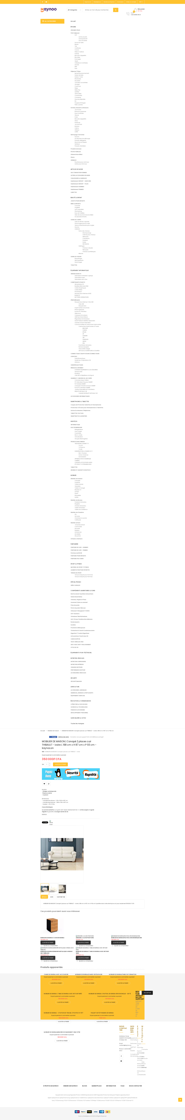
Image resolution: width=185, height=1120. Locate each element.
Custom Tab (61, 897)
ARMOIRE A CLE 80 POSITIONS (85, 938)
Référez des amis (63, 737)
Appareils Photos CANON (77, 1095)
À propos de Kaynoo (139, 1044)
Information (111, 1086)
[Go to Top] (180, 1100)
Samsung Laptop (69, 1098)
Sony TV (54, 1100)
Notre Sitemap (144, 1066)
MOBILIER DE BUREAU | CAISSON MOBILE (52, 938)
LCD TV (114, 1100)
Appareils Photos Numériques (106, 1095)
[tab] (44, 897)
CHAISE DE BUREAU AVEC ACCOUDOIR (56, 974)
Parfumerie (133, 1043)
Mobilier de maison (53, 731)
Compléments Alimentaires (134, 1055)
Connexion (120, 2)
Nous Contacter (145, 1057)
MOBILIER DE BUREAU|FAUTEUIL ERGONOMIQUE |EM (126, 938)
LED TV (109, 1100)
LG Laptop (121, 1098)
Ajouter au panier (47, 942)
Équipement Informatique (134, 1039)
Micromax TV (103, 1100)
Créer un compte (131, 2)
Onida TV (81, 1100)
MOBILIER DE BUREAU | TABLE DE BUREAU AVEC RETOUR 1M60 (92, 952)
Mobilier (132, 1050)
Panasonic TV (74, 1100)
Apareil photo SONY (91, 1095)
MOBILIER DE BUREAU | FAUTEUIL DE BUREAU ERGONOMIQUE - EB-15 (110, 994)
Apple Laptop (51, 1098)
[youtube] (121, 1061)
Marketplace (97, 2)
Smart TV (130, 1100)
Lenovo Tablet (79, 1098)
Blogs (84, 1086)
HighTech (133, 1047)
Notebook (134, 1098)
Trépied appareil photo (122, 1095)
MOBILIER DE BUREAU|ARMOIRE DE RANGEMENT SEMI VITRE (62, 1032)
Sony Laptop (88, 1098)
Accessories (96, 1098)
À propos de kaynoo (50, 1086)
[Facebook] (42, 2)
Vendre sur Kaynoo (109, 2)
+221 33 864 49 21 (136, 15)
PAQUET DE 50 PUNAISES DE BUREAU (102, 1013)
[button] (44, 854)
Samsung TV (61, 1100)
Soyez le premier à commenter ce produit (54, 755)
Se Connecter (145, 1048)
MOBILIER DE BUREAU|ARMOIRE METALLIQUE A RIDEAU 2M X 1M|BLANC (56, 952)
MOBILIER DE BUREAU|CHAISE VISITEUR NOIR (88, 974)
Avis (51, 897)
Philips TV (95, 1100)
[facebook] (121, 1056)
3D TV (125, 1100)
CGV (143, 1053)
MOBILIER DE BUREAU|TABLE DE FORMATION (122, 974)
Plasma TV (120, 1100)
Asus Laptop (104, 1098)
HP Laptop (128, 1098)
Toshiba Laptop (113, 1098)
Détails (44, 897)
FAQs (143, 1062)
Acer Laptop (59, 1098)
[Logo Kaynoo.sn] (53, 10)
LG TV (67, 1100)
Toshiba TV (88, 1100)
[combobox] (92, 10)
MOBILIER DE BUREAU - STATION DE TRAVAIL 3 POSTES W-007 (63, 1013)
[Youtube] (46, 2)
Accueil (42, 731)
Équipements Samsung (63, 1095)
